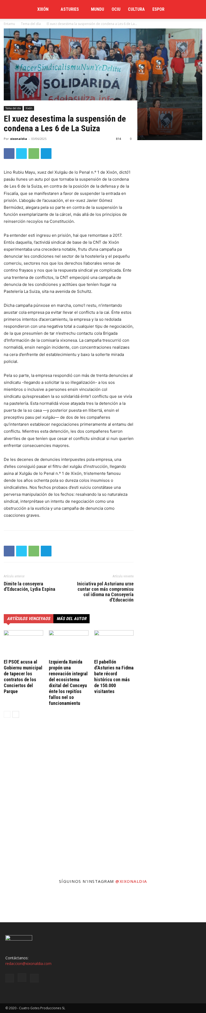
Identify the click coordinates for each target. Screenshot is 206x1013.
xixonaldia (18, 139)
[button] (194, 9)
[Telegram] (46, 153)
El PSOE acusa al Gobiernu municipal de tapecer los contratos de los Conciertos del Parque (23, 676)
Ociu (116, 9)
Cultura (136, 9)
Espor (158, 9)
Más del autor (71, 618)
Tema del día (13, 108)
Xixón (43, 9)
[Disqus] (69, 803)
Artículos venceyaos (28, 618)
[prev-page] (7, 714)
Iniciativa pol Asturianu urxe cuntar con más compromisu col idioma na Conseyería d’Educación (105, 592)
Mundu (97, 9)
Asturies (70, 9)
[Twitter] (21, 153)
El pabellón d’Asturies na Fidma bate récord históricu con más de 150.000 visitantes (114, 676)
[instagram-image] (17, 905)
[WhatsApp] (33, 153)
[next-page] (15, 714)
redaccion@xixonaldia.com (28, 963)
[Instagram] (22, 977)
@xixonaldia (131, 881)
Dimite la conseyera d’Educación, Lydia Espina (29, 586)
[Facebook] (9, 153)
